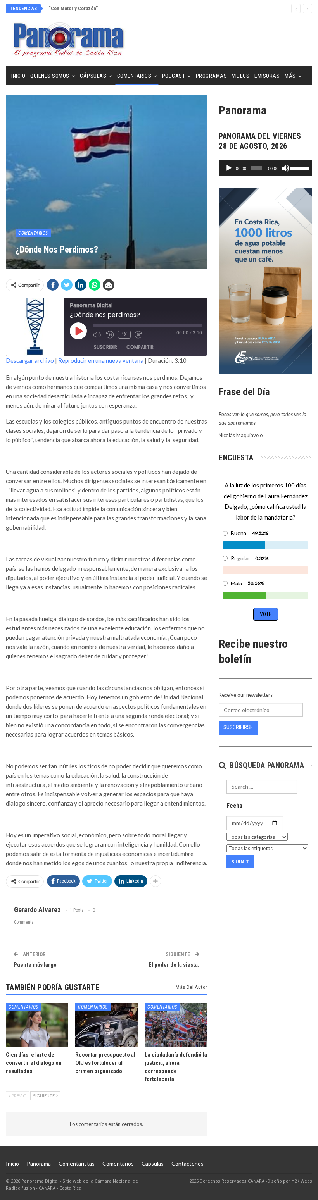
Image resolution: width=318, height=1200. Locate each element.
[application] (265, 168)
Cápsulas (93, 76)
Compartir (140, 347)
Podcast (173, 76)
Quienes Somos (49, 76)
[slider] (299, 167)
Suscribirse (238, 727)
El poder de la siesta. (174, 964)
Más (290, 76)
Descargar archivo (30, 360)
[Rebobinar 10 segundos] (110, 335)
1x (124, 334)
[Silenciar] (285, 168)
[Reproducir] (229, 168)
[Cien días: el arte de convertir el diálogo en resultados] (37, 1025)
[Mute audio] (97, 334)
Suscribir (105, 347)
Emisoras (267, 76)
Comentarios (134, 76)
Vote (265, 614)
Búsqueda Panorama (266, 765)
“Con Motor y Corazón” (73, 8)
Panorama (39, 1163)
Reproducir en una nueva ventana (100, 360)
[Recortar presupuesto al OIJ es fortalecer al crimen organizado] (106, 1025)
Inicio (18, 76)
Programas (211, 76)
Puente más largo (35, 964)
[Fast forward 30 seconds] (139, 335)
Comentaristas (77, 1163)
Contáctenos (187, 1163)
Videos (240, 76)
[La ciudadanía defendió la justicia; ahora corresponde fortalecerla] (176, 1025)
